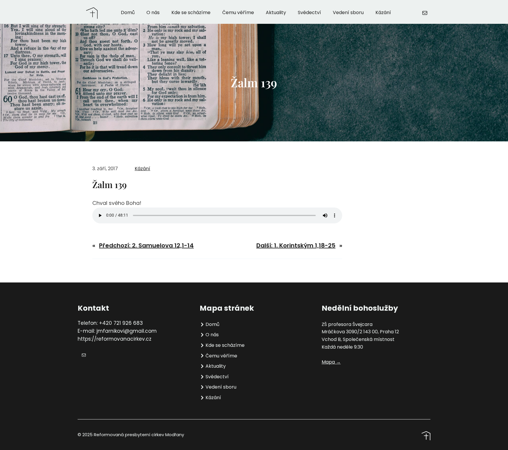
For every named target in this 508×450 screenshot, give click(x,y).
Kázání (142, 168)
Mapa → (331, 362)
